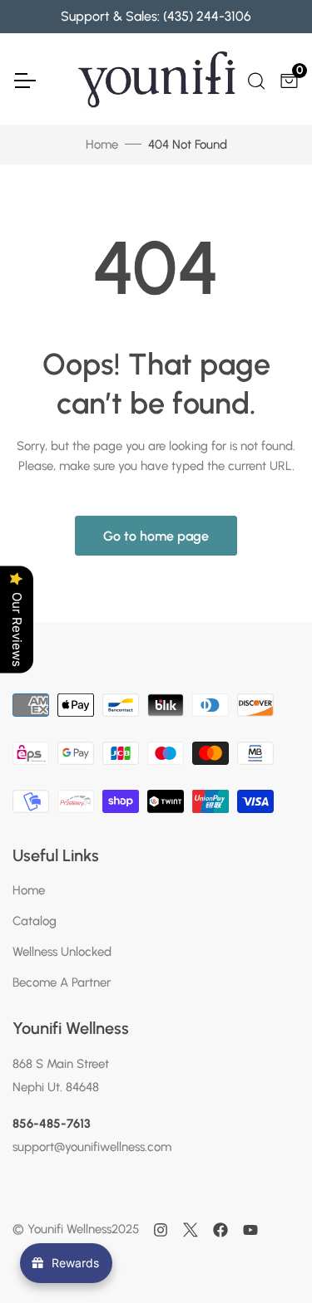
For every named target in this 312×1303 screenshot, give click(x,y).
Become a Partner (61, 982)
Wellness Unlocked (61, 951)
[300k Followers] (220, 1230)
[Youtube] (250, 1230)
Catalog (34, 921)
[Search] (255, 79)
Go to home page (156, 536)
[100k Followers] (160, 1230)
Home (102, 144)
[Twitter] (190, 1230)
